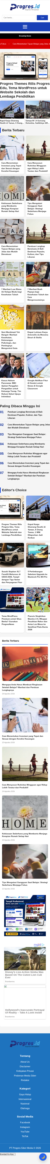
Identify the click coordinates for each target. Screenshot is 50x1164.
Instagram (25, 1127)
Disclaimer (25, 1066)
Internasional (25, 1099)
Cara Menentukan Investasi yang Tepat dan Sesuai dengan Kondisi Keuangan (28, 464)
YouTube (25, 1132)
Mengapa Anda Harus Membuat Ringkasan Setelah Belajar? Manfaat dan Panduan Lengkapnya (28, 475)
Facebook (25, 1122)
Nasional (25, 1104)
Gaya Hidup (25, 1094)
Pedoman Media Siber (25, 1076)
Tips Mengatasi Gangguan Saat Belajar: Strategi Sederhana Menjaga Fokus (27, 436)
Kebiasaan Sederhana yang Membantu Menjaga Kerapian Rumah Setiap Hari (26, 445)
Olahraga (25, 1108)
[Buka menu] (25, 27)
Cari (42, 18)
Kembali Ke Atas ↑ (7, 1154)
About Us (25, 1062)
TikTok (25, 1136)
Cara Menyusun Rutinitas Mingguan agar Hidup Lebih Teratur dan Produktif (27, 455)
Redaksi (25, 1080)
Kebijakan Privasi (25, 1071)
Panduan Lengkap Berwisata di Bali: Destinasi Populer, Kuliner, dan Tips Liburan (25, 415)
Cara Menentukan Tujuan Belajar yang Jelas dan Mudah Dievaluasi (29, 426)
